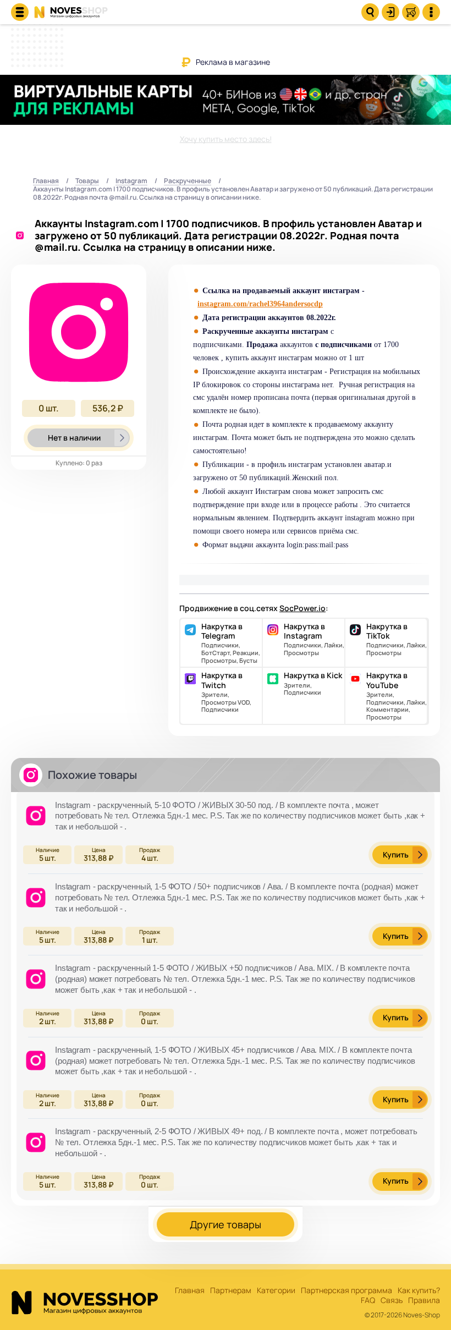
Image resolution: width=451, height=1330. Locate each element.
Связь (392, 1300)
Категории (276, 1290)
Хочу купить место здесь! (226, 139)
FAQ (368, 1300)
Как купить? (419, 1290)
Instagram (131, 181)
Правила (424, 1300)
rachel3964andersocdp (286, 304)
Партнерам (230, 1290)
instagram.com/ (223, 304)
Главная (46, 181)
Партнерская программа (346, 1290)
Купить (396, 854)
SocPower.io (302, 608)
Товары (87, 181)
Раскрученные (187, 181)
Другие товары (225, 1224)
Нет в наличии (74, 437)
